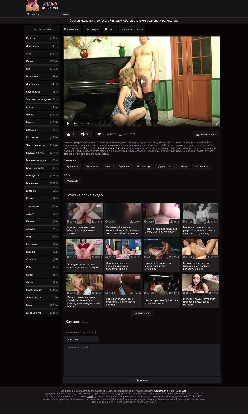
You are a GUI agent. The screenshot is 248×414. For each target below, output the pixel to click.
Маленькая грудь (36, 160)
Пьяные (30, 251)
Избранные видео (132, 29)
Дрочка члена (34, 297)
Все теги (110, 29)
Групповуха (33, 91)
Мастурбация (34, 289)
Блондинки (32, 175)
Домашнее (32, 45)
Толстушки (32, 206)
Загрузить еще (142, 313)
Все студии (92, 29)
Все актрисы (71, 29)
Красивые (32, 137)
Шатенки (31, 190)
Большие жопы (35, 167)
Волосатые (32, 76)
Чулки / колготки (35, 145)
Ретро (29, 236)
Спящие (31, 259)
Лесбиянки (32, 84)
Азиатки (30, 228)
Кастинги (31, 244)
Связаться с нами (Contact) (170, 390)
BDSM (29, 274)
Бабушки (31, 129)
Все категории (42, 29)
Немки (30, 221)
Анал (29, 53)
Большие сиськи (35, 152)
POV (28, 267)
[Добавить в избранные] (99, 134)
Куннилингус (33, 312)
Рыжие (30, 198)
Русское (31, 38)
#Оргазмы (72, 181)
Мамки (30, 122)
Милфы (30, 114)
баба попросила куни (110, 147)
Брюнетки (32, 183)
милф (90, 396)
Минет (30, 305)
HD (28, 68)
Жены (29, 106)
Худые (30, 213)
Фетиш (30, 282)
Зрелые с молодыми (38, 99)
